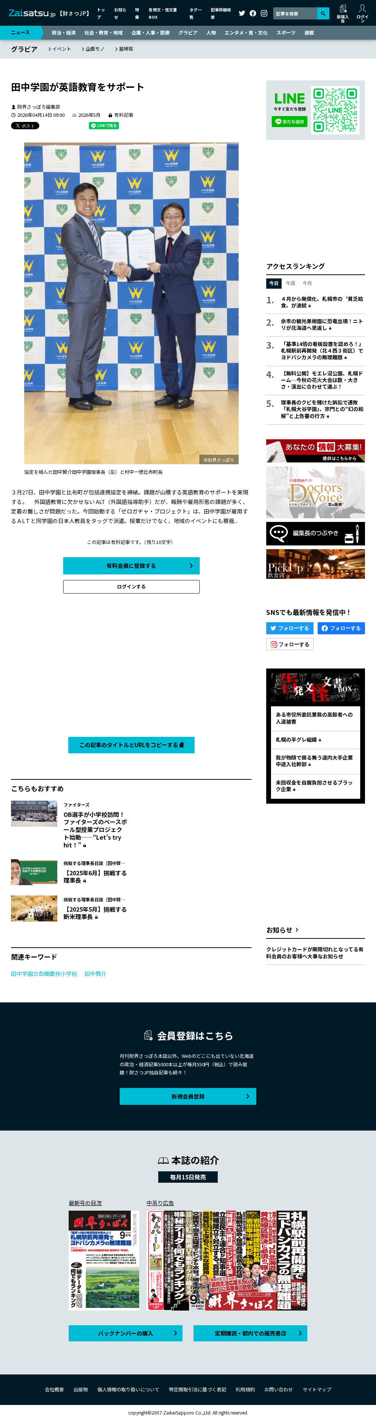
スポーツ (286, 32)
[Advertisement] (131, 667)
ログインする (131, 586)
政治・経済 (64, 32)
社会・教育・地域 (103, 32)
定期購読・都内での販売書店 (250, 1333)
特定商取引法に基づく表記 (197, 1389)
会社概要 (54, 1389)
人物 (211, 32)
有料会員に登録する (131, 565)
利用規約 (245, 1389)
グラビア (188, 32)
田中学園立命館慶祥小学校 (44, 973)
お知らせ (279, 929)
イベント (61, 48)
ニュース (20, 32)
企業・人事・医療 (150, 32)
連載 (309, 32)
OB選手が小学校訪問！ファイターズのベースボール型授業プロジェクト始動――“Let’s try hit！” (95, 829)
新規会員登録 (188, 1096)
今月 (307, 283)
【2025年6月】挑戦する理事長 (95, 876)
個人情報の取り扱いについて (128, 1389)
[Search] (323, 13)
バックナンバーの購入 (125, 1333)
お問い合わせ (278, 1389)
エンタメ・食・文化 (246, 32)
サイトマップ (317, 1389)
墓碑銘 (126, 48)
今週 (290, 283)
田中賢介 (95, 973)
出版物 (80, 1389)
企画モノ (95, 48)
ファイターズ (77, 804)
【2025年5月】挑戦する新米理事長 (95, 913)
